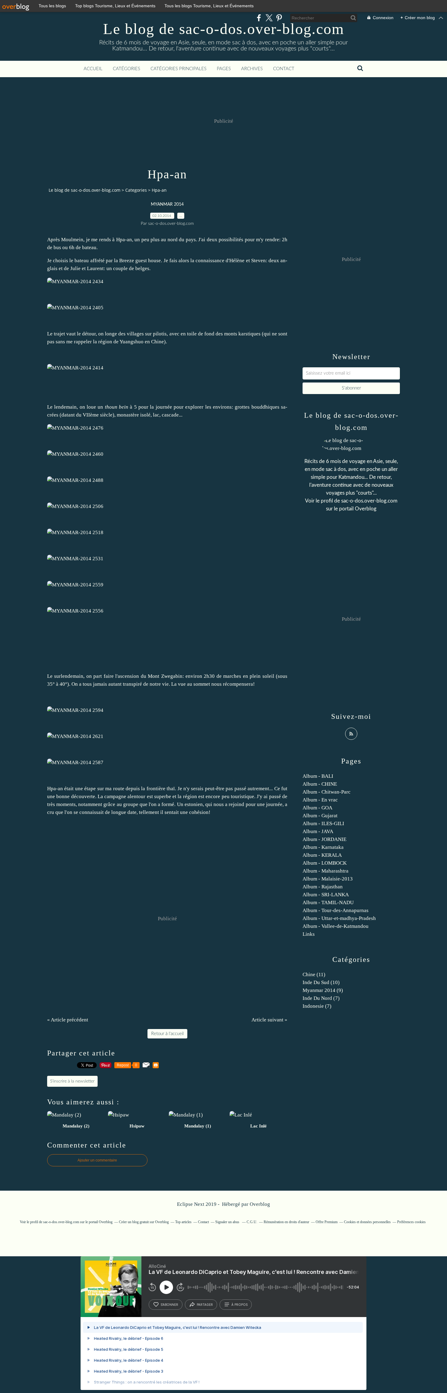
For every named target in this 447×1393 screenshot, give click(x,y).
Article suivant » (269, 1020)
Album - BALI (318, 776)
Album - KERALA (322, 855)
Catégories (126, 69)
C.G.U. (252, 1222)
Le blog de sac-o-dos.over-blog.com (223, 28)
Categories (136, 190)
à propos (239, 1304)
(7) (321, 998)
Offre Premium (327, 1222)
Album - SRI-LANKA (326, 894)
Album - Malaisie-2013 (328, 879)
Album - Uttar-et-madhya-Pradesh (339, 918)
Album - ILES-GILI (323, 823)
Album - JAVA (318, 831)
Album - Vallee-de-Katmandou (336, 926)
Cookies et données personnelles (367, 1222)
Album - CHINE (320, 784)
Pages (224, 69)
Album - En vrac (320, 800)
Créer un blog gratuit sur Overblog (144, 1222)
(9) (323, 990)
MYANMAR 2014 (167, 204)
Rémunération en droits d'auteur (286, 1222)
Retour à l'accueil (167, 1033)
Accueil (93, 69)
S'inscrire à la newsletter (72, 1081)
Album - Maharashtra (325, 871)
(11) (314, 974)
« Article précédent (67, 1020)
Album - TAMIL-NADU (328, 902)
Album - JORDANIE (324, 839)
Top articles (183, 1222)
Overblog (260, 1204)
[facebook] (259, 17)
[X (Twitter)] (269, 17)
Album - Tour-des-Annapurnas (336, 910)
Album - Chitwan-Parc (327, 792)
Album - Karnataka (323, 847)
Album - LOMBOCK (325, 863)
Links (309, 934)
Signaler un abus (227, 1222)
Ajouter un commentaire (97, 1160)
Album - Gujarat (320, 815)
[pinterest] (279, 17)
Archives (252, 69)
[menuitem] (93, 69)
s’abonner (169, 1304)
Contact (283, 69)
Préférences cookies (411, 1222)
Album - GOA (317, 808)
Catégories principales (178, 69)
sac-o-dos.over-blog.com (369, 500)
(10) (321, 982)
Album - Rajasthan (323, 887)
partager (205, 1304)
